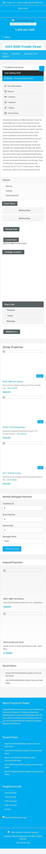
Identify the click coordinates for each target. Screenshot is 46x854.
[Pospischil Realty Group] (23, 21)
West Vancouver (11, 805)
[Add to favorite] (4, 69)
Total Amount (8, 504)
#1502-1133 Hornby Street (14, 427)
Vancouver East (10, 797)
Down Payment (9, 515)
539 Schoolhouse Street (13, 642)
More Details (13, 388)
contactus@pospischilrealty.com (30, 2)
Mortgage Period (9, 537)
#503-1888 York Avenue (13, 381)
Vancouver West (30, 53)
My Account (23, 8)
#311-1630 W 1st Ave (12, 473)
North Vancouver (11, 801)
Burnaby (8, 809)
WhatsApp (11, 321)
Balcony (9, 186)
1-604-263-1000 (25, 29)
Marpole (5, 56)
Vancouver (15, 53)
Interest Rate (8, 526)
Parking (9, 191)
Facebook (11, 310)
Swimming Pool (12, 196)
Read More (38, 603)
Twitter (10, 316)
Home (4, 53)
